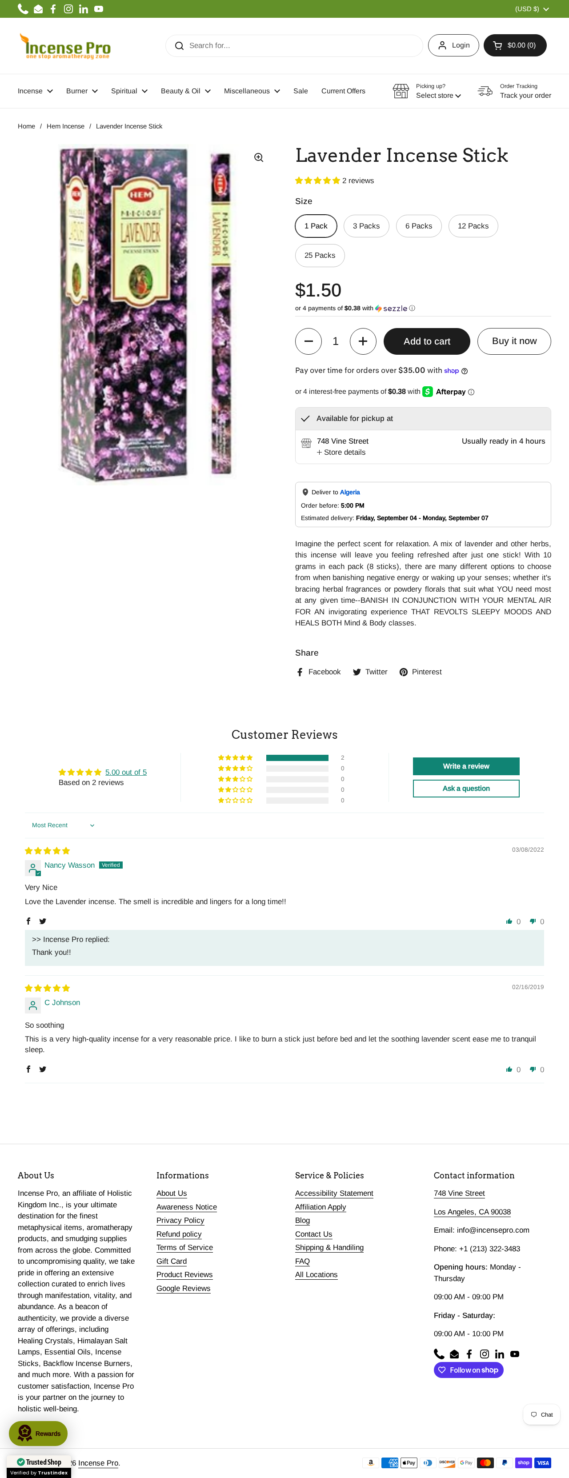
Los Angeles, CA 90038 (472, 1212)
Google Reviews (183, 1288)
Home (26, 126)
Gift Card (171, 1261)
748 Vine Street (459, 1193)
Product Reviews (184, 1274)
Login (461, 45)
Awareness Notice (186, 1207)
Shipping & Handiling (329, 1247)
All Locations (316, 1274)
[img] (47, 851)
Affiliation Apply (320, 1207)
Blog (302, 1220)
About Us (171, 1193)
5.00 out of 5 (126, 772)
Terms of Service (184, 1247)
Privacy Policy (180, 1220)
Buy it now (514, 341)
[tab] (341, 452)
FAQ (302, 1261)
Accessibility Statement (334, 1193)
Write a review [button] (466, 766)
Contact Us (314, 1234)
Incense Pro (98, 1463)
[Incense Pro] (65, 45)
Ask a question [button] (466, 788)
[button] (515, 45)
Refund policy (179, 1234)
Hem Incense (65, 126)
